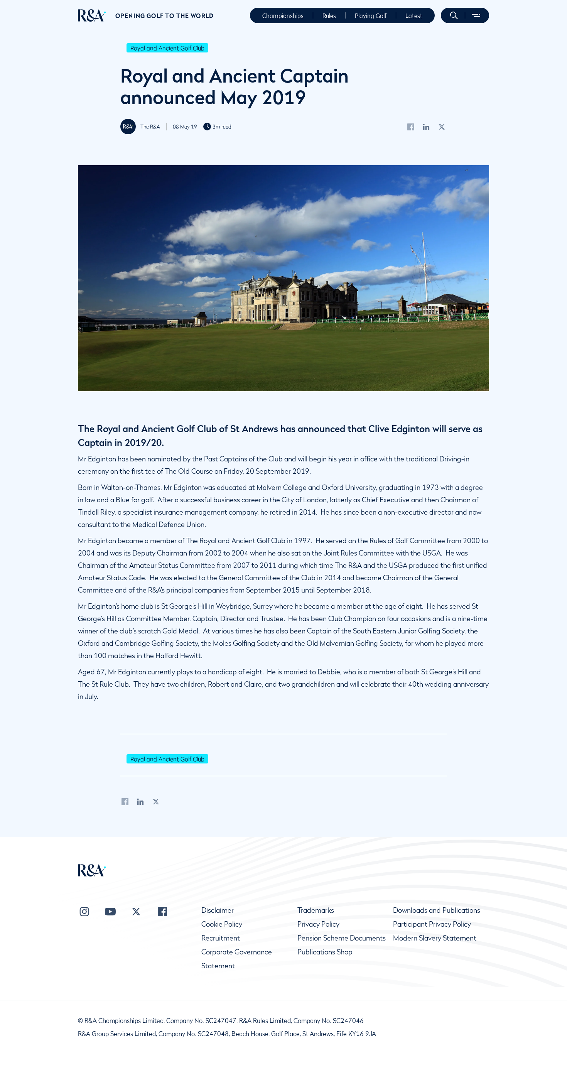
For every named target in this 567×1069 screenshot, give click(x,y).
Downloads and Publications (436, 910)
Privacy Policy (318, 924)
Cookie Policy (221, 924)
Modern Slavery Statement (434, 938)
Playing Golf (370, 15)
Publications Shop (325, 952)
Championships (283, 15)
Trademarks (315, 910)
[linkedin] (426, 126)
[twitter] (442, 126)
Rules (329, 15)
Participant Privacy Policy (432, 924)
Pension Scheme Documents (341, 938)
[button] (454, 15)
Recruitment (220, 938)
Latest (413, 15)
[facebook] (410, 126)
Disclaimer (217, 910)
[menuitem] (92, 15)
